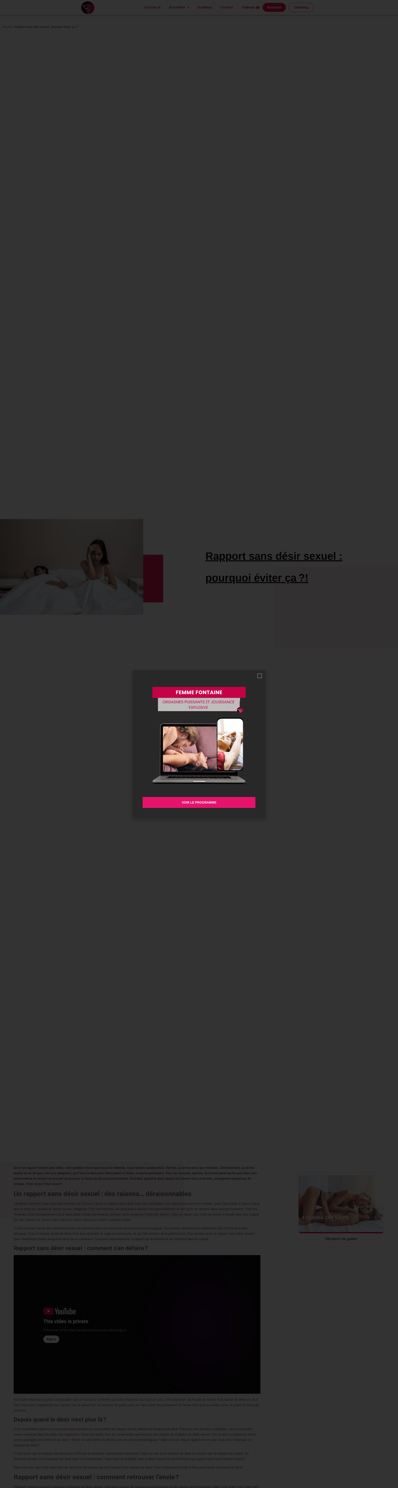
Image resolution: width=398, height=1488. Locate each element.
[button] (259, 675)
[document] (199, 744)
